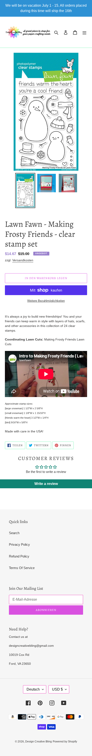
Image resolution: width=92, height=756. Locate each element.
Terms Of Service (22, 568)
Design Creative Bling (38, 741)
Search (14, 533)
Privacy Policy (19, 544)
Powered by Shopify (65, 741)
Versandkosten (22, 260)
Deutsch (33, 689)
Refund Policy (19, 556)
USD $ (57, 689)
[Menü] (84, 32)
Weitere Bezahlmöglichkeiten (46, 300)
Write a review (46, 484)
